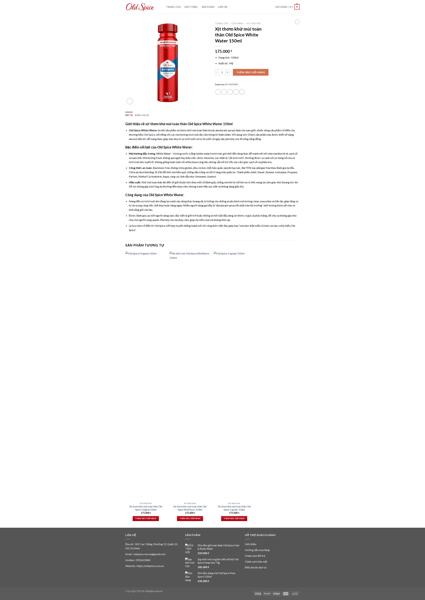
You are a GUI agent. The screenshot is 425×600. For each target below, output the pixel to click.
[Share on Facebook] (218, 92)
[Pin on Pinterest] (236, 92)
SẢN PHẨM (208, 6)
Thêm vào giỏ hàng (250, 72)
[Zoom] (130, 101)
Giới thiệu (250, 544)
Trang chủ (221, 23)
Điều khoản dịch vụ (256, 567)
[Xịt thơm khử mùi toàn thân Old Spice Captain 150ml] (234, 376)
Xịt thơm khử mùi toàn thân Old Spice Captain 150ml (234, 508)
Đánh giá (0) (142, 115)
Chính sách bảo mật (256, 561)
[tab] (129, 115)
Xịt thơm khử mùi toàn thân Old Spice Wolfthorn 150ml (189, 508)
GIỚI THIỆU (191, 6)
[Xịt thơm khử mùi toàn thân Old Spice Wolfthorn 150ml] (190, 376)
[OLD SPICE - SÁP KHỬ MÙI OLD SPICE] (140, 7)
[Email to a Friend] (230, 92)
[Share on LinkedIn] (242, 92)
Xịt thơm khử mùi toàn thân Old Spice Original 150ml (145, 508)
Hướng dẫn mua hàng (257, 549)
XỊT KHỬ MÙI (254, 23)
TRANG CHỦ (173, 6)
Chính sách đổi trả (255, 555)
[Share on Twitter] (224, 92)
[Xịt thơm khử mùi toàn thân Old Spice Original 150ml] (145, 376)
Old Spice (149, 134)
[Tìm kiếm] (161, 6)
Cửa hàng (237, 23)
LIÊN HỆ (222, 6)
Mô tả (129, 115)
